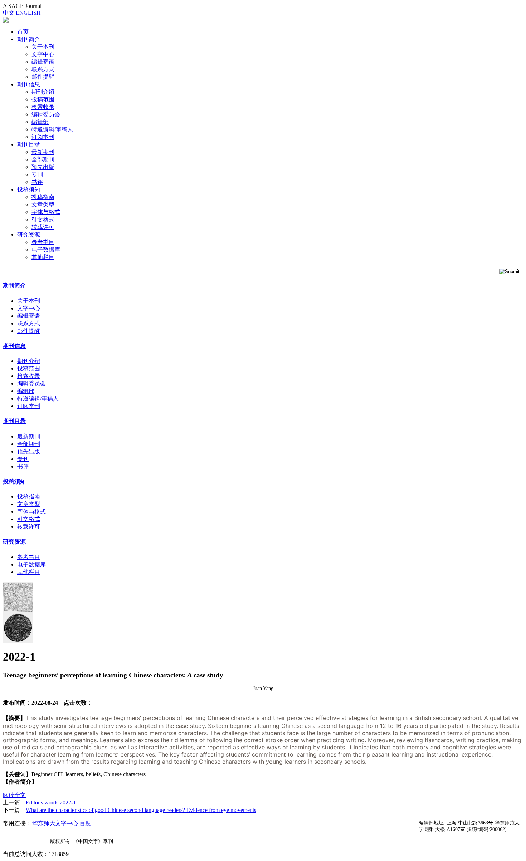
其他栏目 (42, 257)
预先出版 (42, 167)
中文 (8, 13)
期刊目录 (28, 144)
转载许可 (42, 227)
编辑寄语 (42, 62)
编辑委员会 (45, 114)
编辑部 (40, 122)
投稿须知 (28, 189)
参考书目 (42, 242)
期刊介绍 (42, 92)
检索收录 (42, 107)
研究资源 (28, 235)
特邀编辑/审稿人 (52, 129)
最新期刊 (42, 152)
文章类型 (42, 204)
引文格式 (42, 220)
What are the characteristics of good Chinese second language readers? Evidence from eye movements (141, 810)
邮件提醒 (42, 77)
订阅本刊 (42, 137)
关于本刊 (42, 47)
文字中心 (42, 54)
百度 (85, 823)
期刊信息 (28, 84)
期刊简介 (28, 39)
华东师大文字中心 (55, 823)
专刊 (37, 174)
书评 (37, 182)
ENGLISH (28, 13)
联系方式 (42, 69)
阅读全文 (14, 795)
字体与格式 (45, 212)
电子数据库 (45, 250)
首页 (23, 32)
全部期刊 (42, 159)
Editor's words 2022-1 (51, 802)
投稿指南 (42, 197)
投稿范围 (42, 99)
